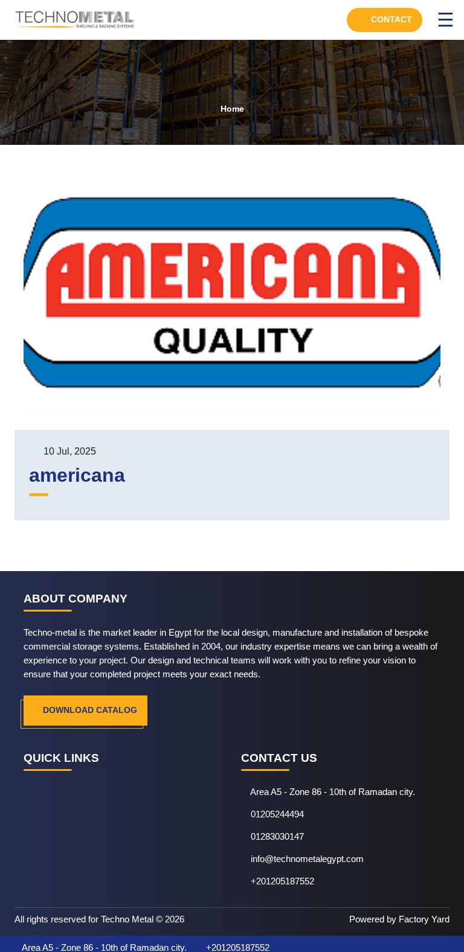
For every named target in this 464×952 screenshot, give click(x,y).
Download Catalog (88, 710)
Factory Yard (424, 919)
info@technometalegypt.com (307, 859)
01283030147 (277, 836)
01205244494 (277, 814)
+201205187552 (282, 881)
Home (232, 108)
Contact (390, 19)
